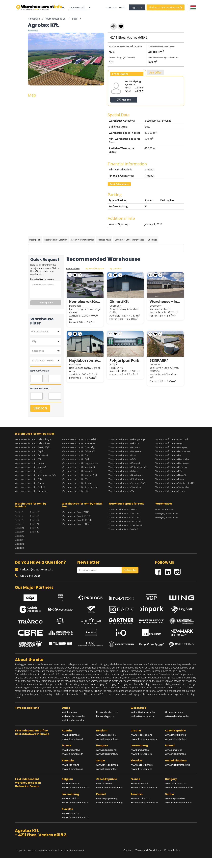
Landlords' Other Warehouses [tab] (129, 239)
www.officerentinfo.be (107, 738)
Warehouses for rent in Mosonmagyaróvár (35, 475)
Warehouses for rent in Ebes (75, 455)
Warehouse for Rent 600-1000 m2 (124, 521)
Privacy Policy (172, 850)
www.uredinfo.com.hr (141, 734)
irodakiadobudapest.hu (73, 716)
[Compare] (113, 26)
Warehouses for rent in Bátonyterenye (126, 439)
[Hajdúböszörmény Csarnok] (85, 343)
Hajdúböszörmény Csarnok (85, 360)
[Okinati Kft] (125, 285)
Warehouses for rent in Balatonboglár (33, 439)
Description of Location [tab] (55, 239)
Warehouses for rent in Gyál (75, 459)
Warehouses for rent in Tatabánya (124, 486)
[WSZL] (182, 621)
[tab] (127, 73)
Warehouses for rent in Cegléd (29, 451)
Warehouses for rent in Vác (121, 490)
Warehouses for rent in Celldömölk (78, 451)
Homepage (34, 18)
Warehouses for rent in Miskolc (123, 471)
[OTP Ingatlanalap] (60, 609)
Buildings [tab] (152, 239)
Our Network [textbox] (77, 7)
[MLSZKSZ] (60, 644)
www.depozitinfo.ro (140, 798)
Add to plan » (46, 302)
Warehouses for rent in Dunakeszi (31, 455)
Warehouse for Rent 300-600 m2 (124, 517)
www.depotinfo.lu (70, 798)
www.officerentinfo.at (72, 738)
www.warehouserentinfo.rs (178, 802)
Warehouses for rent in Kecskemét (78, 467)
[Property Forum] (121, 644)
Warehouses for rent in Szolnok (30, 486)
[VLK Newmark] (182, 632)
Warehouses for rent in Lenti (29, 471)
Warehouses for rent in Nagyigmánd (79, 475)
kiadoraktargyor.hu (174, 712)
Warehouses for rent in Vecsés (170, 490)
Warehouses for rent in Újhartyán (31, 490)
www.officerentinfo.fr (72, 753)
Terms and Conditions (148, 850)
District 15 (19, 543)
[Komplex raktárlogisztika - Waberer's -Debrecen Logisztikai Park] (85, 285)
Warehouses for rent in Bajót (169, 443)
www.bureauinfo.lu (140, 749)
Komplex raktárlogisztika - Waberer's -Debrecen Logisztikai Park (85, 301)
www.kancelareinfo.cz (175, 734)
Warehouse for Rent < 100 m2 (122, 509)
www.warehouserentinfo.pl (109, 802)
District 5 (19, 519)
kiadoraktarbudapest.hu (143, 712)
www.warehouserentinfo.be (75, 787)
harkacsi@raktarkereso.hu (36, 569)
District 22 (34, 527)
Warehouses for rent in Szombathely (79, 486)
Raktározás (33, 30)
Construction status (43, 360)
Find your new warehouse (164, 7)
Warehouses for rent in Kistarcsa (171, 467)
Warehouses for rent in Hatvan (30, 463)
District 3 (19, 511)
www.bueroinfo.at (71, 734)
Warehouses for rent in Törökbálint (172, 486)
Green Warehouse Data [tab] (82, 239)
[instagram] (178, 570)
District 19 (34, 519)
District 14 (19, 539)
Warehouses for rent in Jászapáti (124, 463)
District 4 (19, 515)
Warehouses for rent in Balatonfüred (33, 443)
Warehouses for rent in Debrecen (124, 451)
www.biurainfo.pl (173, 749)
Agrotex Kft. (130, 84)
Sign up (136, 7)
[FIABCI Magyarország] (91, 644)
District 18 (34, 515)
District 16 (19, 547)
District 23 (34, 531)
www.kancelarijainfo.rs (107, 764)
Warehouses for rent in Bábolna (123, 443)
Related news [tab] (104, 239)
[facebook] (160, 570)
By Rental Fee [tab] (73, 268)
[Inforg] (60, 621)
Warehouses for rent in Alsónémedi (79, 443)
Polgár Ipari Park (124, 360)
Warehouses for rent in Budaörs (124, 447)
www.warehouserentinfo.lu (75, 802)
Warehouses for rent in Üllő (75, 490)
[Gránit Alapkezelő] (30, 609)
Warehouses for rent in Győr (122, 459)
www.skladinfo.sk (70, 813)
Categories (38, 350)
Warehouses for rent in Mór (168, 471)
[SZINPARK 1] (165, 343)
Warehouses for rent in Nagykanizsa (125, 475)
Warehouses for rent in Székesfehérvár (127, 483)
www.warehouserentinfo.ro (144, 802)
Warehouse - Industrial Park (165, 301)
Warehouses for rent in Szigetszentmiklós (175, 483)
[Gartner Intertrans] (121, 621)
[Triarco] (30, 621)
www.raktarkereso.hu (175, 783)
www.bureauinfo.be (106, 734)
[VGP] (151, 597)
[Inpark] (151, 609)
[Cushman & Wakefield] (60, 633)
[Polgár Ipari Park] (125, 343)
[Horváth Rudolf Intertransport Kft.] (151, 621)
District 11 (19, 531)
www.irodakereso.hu (106, 749)
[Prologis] (91, 597)
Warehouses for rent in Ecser (122, 455)
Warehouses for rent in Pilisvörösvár (126, 479)
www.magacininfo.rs (175, 798)
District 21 (34, 523)
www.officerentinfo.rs (106, 768)
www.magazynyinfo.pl (107, 798)
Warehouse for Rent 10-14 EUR (77, 519)
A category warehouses (166, 513)
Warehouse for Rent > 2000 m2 (123, 529)
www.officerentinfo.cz (175, 738)
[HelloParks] (60, 597)
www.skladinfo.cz (104, 783)
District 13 (19, 535)
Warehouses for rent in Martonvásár (79, 439)
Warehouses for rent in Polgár (170, 479)
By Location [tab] (115, 268)
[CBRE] (30, 632)
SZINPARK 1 (159, 360)
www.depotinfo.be (71, 783)
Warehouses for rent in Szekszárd (171, 439)
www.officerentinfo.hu (107, 753)
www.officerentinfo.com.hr (144, 738)
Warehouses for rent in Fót (28, 459)
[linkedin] (169, 570)
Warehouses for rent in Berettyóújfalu (33, 447)
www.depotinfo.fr (139, 783)
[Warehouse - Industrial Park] (165, 285)
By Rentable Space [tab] (95, 268)
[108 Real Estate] (151, 632)
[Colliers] (91, 632)
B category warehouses (166, 517)
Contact (111, 7)
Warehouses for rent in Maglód (77, 471)
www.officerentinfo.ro (72, 768)
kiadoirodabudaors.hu (73, 720)
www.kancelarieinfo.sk (142, 764)
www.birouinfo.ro (70, 764)
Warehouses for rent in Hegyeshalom (80, 463)
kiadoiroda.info (69, 712)
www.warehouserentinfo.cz (109, 787)
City (34, 341)
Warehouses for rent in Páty (28, 479)
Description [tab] (35, 239)
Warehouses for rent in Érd (168, 455)
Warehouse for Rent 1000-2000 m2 (125, 525)
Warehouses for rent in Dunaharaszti (173, 451)
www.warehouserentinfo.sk (75, 817)
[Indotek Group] (91, 609)
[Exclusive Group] (30, 644)
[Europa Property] (151, 644)
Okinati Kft (119, 301)
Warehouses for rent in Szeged (77, 483)
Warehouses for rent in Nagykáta (171, 475)
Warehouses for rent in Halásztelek (172, 459)
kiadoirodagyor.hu (105, 716)
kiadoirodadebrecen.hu (107, 712)
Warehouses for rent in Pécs (75, 479)
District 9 (19, 523)
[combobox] (80, 7)
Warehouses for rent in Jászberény (172, 463)
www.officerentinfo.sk (141, 768)
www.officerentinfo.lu (141, 753)
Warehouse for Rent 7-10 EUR (76, 515)
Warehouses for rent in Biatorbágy (78, 447)
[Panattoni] (121, 597)
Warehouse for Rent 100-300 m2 (124, 513)
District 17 (34, 511)
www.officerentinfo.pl (175, 753)
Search (40, 408)
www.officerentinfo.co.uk (177, 764)
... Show (139, 87)
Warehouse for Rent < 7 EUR (75, 511)
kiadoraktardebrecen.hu (143, 716)
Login (122, 7)
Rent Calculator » (119, 184)
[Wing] (182, 597)
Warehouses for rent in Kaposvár (31, 467)
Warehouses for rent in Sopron (30, 483)
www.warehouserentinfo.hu (179, 787)
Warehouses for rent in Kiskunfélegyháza (128, 467)
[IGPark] (121, 609)
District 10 (19, 527)
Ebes (75, 18)
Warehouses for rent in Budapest (171, 447)
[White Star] (91, 621)
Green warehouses (164, 509)
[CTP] (30, 597)
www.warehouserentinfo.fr (144, 787)
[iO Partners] (121, 632)
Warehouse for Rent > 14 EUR (76, 523)
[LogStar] (182, 609)
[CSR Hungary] (182, 644)
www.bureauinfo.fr (71, 749)
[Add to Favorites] (121, 26)
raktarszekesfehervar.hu (177, 716)
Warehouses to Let (56, 18)
